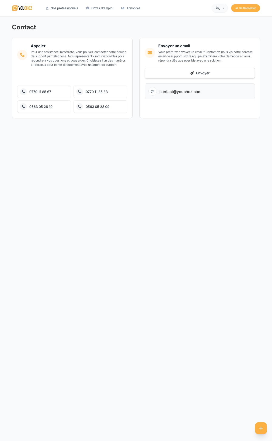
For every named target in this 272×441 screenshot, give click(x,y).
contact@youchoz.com (180, 91)
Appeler (27, 76)
